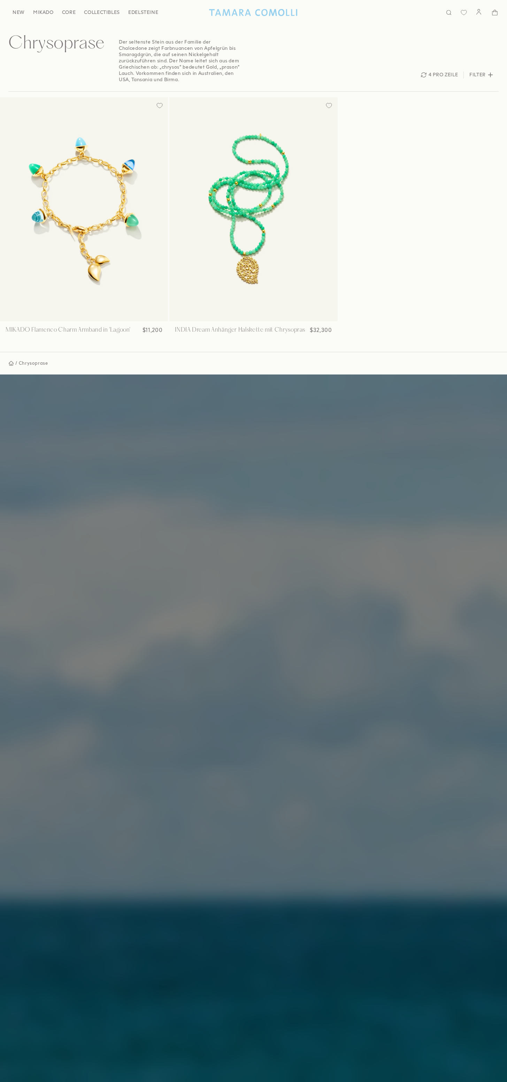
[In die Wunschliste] (159, 105)
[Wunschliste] (464, 12)
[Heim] (253, 12)
